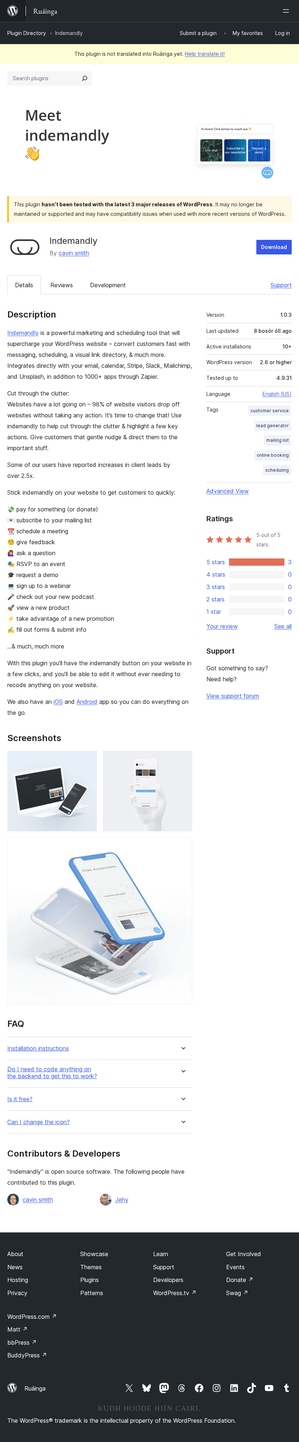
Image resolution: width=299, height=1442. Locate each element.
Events (235, 1267)
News (15, 1267)
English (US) (277, 394)
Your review (222, 626)
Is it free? (19, 1099)
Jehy (121, 1199)
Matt (17, 1329)
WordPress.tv (175, 1293)
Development (108, 285)
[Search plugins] (84, 78)
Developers (168, 1279)
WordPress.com (32, 1316)
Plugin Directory (26, 33)
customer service (270, 410)
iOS (58, 701)
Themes (91, 1267)
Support (281, 285)
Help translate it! (205, 54)
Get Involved (243, 1254)
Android (87, 701)
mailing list (277, 440)
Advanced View (227, 491)
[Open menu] (287, 11)
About (15, 1254)
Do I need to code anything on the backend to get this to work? (52, 1073)
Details (24, 285)
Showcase (94, 1254)
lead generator (272, 425)
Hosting (17, 1279)
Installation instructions (38, 1048)
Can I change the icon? (38, 1122)
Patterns (91, 1293)
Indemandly (23, 332)
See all (283, 626)
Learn (160, 1254)
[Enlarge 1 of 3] (87, 760)
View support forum (232, 695)
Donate (239, 1279)
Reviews (61, 285)
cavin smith (74, 253)
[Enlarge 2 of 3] (182, 760)
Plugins (89, 1279)
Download (274, 247)
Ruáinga (35, 1388)
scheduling (277, 470)
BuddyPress (27, 1355)
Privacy (17, 1293)
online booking (273, 455)
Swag (237, 1293)
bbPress (22, 1342)
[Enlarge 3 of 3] (182, 847)
